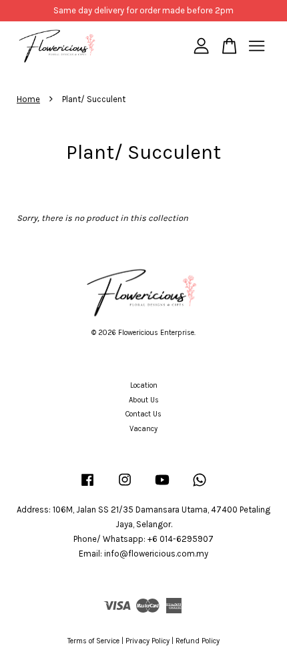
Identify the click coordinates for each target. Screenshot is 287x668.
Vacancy (143, 428)
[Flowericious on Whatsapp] (199, 486)
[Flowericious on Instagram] (124, 486)
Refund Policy (198, 641)
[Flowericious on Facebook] (87, 486)
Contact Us (143, 414)
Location (144, 385)
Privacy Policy (147, 641)
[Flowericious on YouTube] (162, 486)
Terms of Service (93, 641)
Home (28, 99)
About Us (144, 400)
